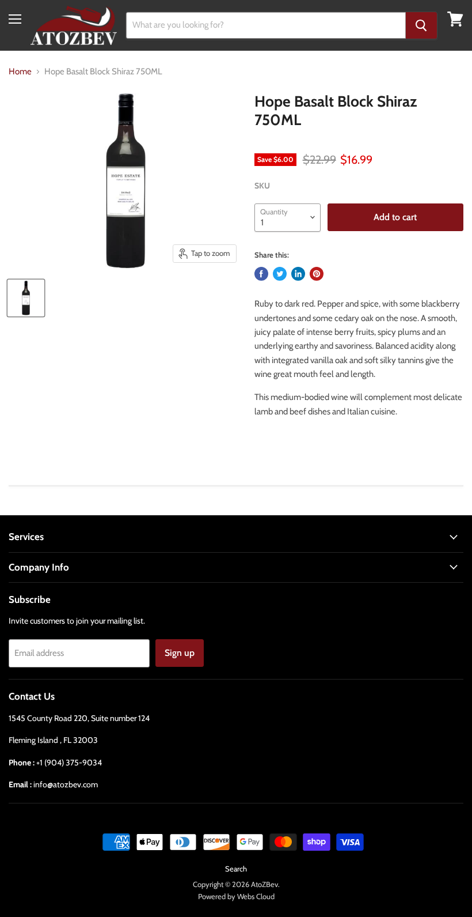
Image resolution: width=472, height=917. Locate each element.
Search (236, 868)
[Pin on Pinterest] (316, 274)
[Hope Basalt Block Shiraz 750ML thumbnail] (25, 298)
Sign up (180, 652)
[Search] (421, 25)
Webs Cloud (256, 896)
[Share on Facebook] (261, 274)
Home (20, 72)
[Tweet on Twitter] (280, 274)
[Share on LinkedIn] (298, 274)
